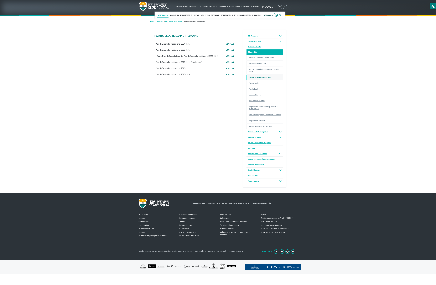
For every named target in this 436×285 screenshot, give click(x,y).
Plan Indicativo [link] (254, 89)
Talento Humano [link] (254, 41)
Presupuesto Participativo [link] (258, 132)
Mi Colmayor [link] (268, 15)
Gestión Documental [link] (256, 165)
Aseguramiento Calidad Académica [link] (261, 159)
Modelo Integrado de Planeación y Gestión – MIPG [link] (265, 70)
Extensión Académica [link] (187, 232)
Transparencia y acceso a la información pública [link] (197, 7)
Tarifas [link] (182, 222)
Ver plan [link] (230, 44)
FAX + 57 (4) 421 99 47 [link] (269, 222)
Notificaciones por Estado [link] (189, 236)
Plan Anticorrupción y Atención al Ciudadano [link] (265, 115)
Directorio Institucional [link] (188, 215)
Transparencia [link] (253, 181)
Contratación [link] (184, 229)
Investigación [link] (227, 15)
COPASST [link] (252, 148)
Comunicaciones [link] (254, 137)
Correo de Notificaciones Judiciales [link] (234, 222)
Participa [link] (255, 7)
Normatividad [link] (253, 176)
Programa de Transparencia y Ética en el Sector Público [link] (263, 108)
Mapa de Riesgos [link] (255, 95)
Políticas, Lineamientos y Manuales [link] (261, 57)
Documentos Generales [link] (257, 63)
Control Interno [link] (254, 170)
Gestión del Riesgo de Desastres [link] (260, 126)
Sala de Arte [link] (224, 218)
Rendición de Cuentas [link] (257, 101)
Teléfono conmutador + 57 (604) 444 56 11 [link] (277, 218)
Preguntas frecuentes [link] (187, 218)
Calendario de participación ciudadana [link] (153, 236)
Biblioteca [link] (205, 15)
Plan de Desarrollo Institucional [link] (260, 77)
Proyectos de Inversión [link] (257, 121)
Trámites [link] (142, 232)
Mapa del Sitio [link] (225, 215)
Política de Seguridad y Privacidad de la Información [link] (235, 233)
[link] (433, 6)
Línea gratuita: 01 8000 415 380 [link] (273, 232)
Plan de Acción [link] (254, 83)
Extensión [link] (215, 15)
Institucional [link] (162, 15)
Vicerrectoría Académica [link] (257, 154)
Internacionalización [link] (243, 15)
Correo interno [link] (144, 222)
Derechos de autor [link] (227, 229)
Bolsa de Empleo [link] (185, 225)
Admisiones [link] (174, 15)
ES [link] (280, 7)
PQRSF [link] (263, 215)
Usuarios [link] (257, 15)
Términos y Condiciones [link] (229, 225)
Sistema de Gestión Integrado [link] (259, 143)
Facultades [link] (185, 15)
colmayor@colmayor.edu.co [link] (271, 225)
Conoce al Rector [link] (254, 47)
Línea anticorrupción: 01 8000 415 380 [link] (275, 229)
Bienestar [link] (195, 15)
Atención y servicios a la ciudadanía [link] (234, 7)
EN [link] (285, 7)
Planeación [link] (252, 52)
